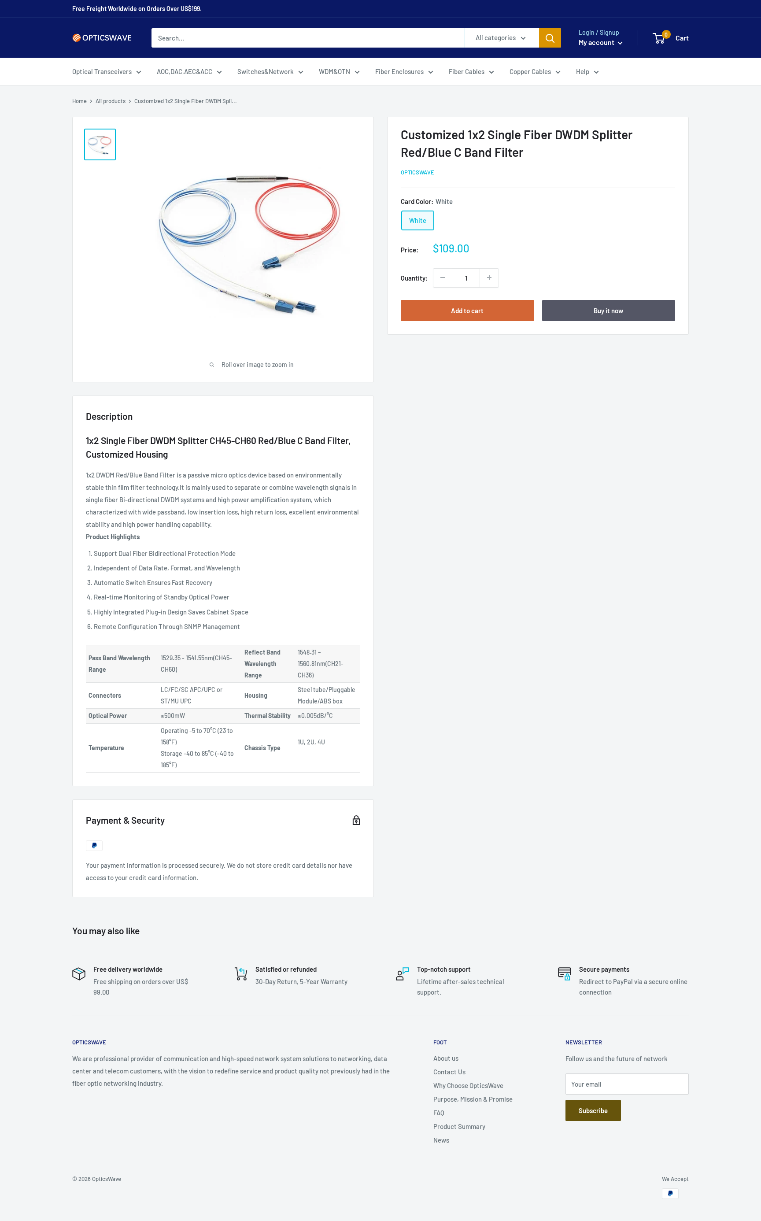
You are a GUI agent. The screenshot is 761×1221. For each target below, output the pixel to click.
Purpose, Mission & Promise (473, 1099)
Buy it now (608, 310)
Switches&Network (265, 71)
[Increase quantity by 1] (489, 277)
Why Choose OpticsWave (468, 1085)
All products (111, 100)
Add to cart (467, 310)
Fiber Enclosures (399, 71)
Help (582, 71)
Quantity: (414, 277)
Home (79, 100)
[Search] (550, 38)
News (441, 1140)
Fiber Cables (466, 71)
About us (445, 1058)
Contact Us (449, 1072)
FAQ (438, 1113)
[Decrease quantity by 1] (442, 277)
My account (597, 42)
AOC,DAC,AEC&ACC (184, 71)
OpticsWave (417, 172)
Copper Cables (530, 71)
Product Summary (459, 1126)
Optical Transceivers (102, 71)
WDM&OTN (334, 71)
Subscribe (593, 1110)
